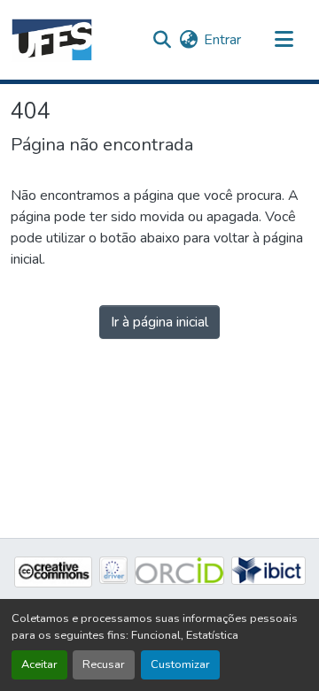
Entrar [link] (222, 40)
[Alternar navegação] (283, 40)
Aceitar (39, 664)
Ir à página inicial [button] (159, 322)
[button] (52, 40)
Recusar (103, 664)
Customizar (180, 664)
